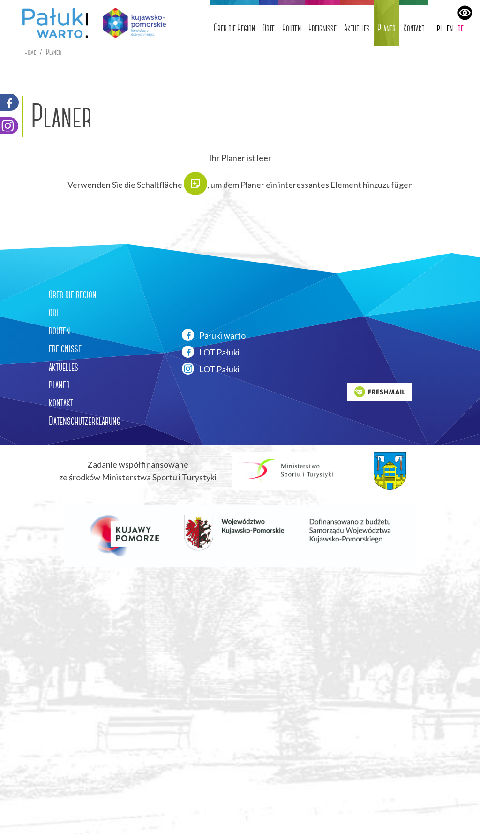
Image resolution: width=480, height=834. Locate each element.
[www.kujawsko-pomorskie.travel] (131, 23)
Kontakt (413, 28)
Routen (291, 28)
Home (30, 52)
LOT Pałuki (219, 352)
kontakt (61, 402)
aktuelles (63, 367)
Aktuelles (357, 28)
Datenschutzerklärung (84, 421)
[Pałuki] (51, 23)
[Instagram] (9, 125)
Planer (386, 28)
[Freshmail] (379, 391)
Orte (268, 28)
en (450, 28)
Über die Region (234, 28)
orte (55, 312)
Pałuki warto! (223, 335)
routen (59, 330)
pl (439, 28)
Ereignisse (322, 28)
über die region (73, 294)
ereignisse (65, 348)
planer (59, 384)
